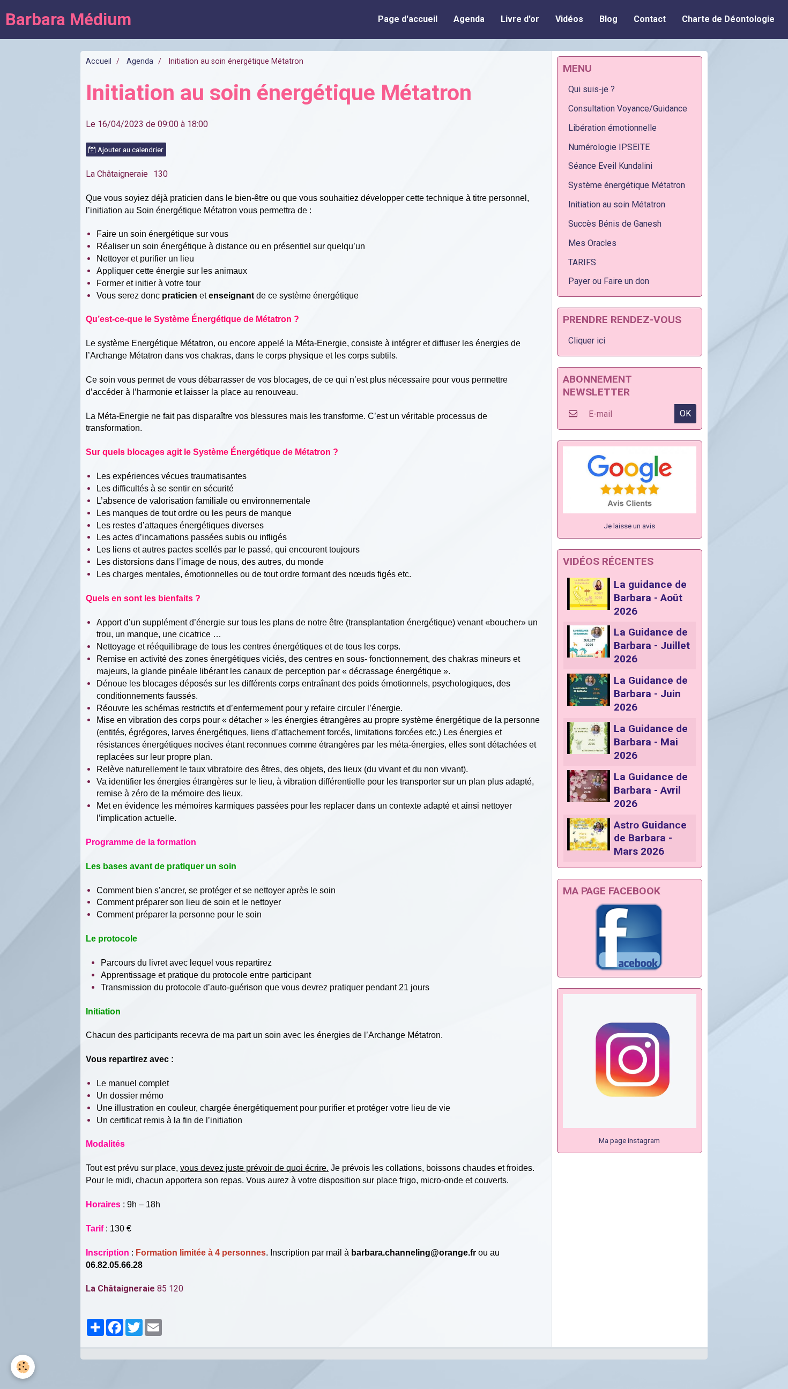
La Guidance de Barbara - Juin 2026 (651, 693)
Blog (608, 19)
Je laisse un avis (629, 525)
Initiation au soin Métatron (616, 204)
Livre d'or (520, 19)
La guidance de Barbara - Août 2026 (650, 597)
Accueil (98, 61)
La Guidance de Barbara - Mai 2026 (651, 741)
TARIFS (582, 262)
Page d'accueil (407, 19)
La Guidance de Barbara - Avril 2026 (651, 790)
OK (685, 413)
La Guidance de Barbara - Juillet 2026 (652, 645)
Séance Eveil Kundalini (610, 166)
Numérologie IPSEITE (609, 147)
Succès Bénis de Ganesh (614, 224)
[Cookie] (23, 1367)
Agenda (469, 19)
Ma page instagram (629, 1140)
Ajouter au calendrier (129, 149)
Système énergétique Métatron (626, 185)
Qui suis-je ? (591, 89)
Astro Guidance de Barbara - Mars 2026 (650, 837)
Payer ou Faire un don (608, 281)
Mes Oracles (592, 243)
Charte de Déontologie (728, 19)
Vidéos (569, 19)
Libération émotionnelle (612, 128)
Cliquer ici (586, 340)
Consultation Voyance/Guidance (627, 108)
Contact (650, 19)
